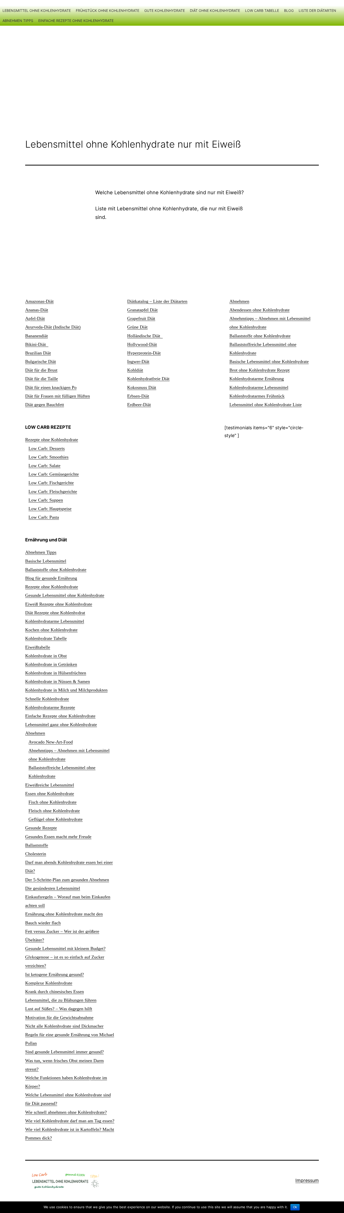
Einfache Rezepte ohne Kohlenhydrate (76, 20)
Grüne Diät (137, 327)
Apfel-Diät (35, 318)
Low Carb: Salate (44, 465)
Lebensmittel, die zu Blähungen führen (60, 1000)
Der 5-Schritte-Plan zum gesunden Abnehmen (67, 879)
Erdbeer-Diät (139, 404)
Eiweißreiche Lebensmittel (49, 785)
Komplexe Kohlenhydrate (48, 983)
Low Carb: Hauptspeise (50, 508)
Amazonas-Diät (39, 301)
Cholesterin (35, 853)
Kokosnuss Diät (141, 387)
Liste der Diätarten (317, 10)
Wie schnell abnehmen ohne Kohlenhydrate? (66, 1112)
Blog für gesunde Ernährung (51, 578)
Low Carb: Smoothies (48, 457)
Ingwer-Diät (138, 361)
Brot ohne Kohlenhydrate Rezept (259, 370)
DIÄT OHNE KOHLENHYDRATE (215, 10)
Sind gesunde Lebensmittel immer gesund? (64, 1051)
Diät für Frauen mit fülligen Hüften (57, 396)
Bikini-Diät (36, 344)
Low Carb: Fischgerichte (51, 482)
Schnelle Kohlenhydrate (47, 698)
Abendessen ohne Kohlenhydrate (259, 309)
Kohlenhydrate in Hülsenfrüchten (55, 672)
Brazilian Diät (38, 352)
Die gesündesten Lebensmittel (52, 888)
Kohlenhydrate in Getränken (51, 664)
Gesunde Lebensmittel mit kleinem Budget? (65, 948)
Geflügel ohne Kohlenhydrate (55, 819)
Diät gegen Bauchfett (44, 404)
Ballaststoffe (36, 845)
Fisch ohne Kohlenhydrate (52, 802)
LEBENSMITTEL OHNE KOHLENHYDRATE (37, 10)
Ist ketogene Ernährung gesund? (54, 974)
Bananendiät (36, 335)
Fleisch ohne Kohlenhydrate (54, 810)
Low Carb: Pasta (43, 517)
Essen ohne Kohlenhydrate (49, 793)
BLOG (289, 10)
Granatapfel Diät (142, 309)
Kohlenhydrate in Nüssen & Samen (57, 681)
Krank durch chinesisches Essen (54, 991)
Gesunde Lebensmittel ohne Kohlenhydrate (64, 595)
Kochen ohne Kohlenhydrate (51, 629)
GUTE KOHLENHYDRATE (164, 10)
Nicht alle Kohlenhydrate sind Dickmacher (64, 1026)
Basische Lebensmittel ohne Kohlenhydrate (269, 361)
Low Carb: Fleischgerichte (52, 491)
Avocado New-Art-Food (50, 741)
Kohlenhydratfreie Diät (148, 378)
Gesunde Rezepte (41, 827)
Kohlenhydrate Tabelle (46, 638)
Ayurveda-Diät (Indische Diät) (53, 327)
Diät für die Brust (41, 370)
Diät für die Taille (41, 378)
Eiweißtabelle (37, 647)
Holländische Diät (145, 335)
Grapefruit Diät (141, 318)
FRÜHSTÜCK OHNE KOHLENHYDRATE (107, 10)
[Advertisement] (172, 71)
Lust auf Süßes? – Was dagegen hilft (58, 1008)
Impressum (307, 1180)
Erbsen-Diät (138, 396)
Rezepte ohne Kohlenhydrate (51, 439)
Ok (295, 1207)
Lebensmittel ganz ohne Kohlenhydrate (61, 724)
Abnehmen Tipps (18, 20)
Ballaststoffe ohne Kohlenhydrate (260, 335)
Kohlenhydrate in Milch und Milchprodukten (66, 690)
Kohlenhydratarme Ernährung (256, 378)
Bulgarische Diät (40, 361)
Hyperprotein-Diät (144, 352)
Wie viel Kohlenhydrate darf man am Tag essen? (69, 1120)
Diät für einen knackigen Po (51, 387)
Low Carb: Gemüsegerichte (53, 474)
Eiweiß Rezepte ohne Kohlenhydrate (58, 604)
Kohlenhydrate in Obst (46, 655)
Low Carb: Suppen (45, 500)
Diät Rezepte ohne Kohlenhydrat (55, 612)
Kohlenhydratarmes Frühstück (257, 396)
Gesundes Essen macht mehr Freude (58, 836)
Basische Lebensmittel (45, 561)
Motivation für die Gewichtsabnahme (59, 1017)
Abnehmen (239, 301)
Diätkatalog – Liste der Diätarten (157, 301)
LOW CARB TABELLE (262, 10)
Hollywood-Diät (142, 344)
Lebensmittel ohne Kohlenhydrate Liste (265, 404)
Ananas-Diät (36, 309)
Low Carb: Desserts (46, 448)
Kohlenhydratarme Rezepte (50, 707)
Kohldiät (135, 370)
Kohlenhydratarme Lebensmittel (258, 387)
